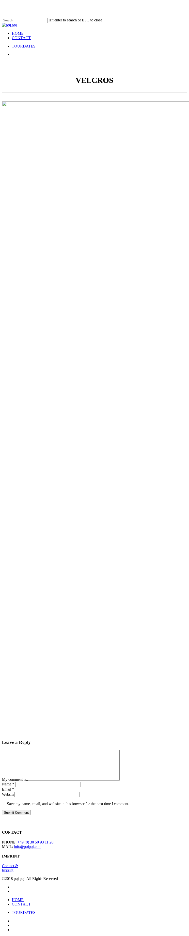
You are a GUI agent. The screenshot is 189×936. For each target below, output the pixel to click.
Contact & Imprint (10, 868)
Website (8, 794)
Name (8, 784)
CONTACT (21, 904)
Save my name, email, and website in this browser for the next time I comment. (68, 804)
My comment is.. (15, 779)
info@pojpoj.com (27, 846)
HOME (18, 900)
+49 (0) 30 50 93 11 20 (35, 842)
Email (8, 789)
